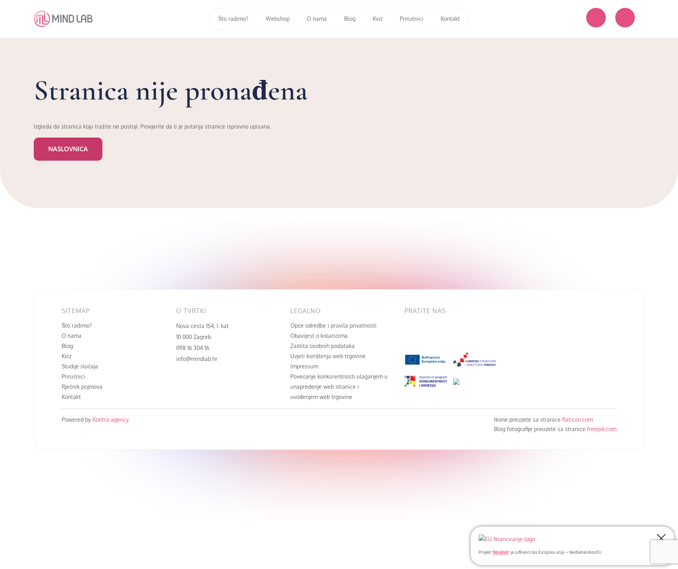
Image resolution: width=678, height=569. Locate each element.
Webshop (278, 18)
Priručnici (411, 18)
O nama (317, 18)
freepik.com (601, 429)
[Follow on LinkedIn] (426, 335)
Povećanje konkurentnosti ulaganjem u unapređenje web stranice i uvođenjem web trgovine (339, 386)
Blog (349, 18)
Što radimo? (233, 18)
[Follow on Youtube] (473, 335)
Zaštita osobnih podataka (322, 345)
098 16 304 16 (192, 347)
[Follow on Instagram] (442, 335)
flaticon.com (577, 419)
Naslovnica (68, 149)
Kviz (378, 18)
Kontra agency (109, 419)
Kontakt (450, 18)
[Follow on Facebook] (411, 335)
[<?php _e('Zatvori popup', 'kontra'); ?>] (661, 539)
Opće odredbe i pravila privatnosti (333, 325)
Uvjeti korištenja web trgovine (328, 356)
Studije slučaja (80, 366)
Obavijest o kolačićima (319, 335)
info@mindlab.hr (196, 358)
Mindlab (500, 552)
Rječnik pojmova (82, 386)
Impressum (304, 366)
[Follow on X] (458, 335)
